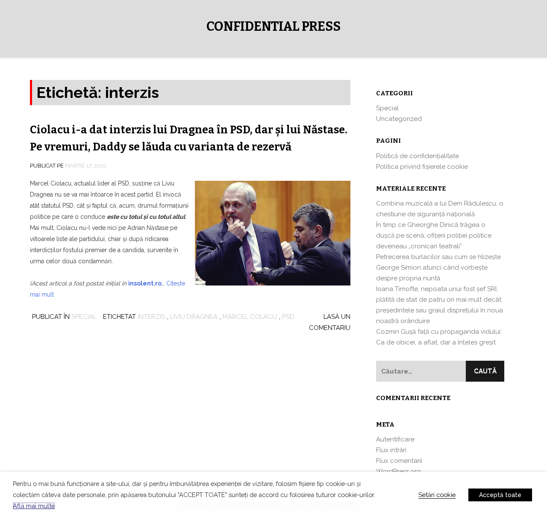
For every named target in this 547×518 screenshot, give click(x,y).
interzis (151, 317)
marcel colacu (250, 317)
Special (84, 317)
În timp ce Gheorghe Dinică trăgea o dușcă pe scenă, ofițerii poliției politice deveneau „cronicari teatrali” (433, 235)
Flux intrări (391, 450)
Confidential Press (273, 26)
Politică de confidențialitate (417, 156)
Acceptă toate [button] (500, 495)
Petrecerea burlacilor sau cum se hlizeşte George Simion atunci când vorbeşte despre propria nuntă (438, 267)
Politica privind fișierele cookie (422, 167)
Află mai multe (34, 505)
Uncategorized (399, 119)
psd (288, 317)
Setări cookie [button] (437, 494)
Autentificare (395, 439)
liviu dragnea (194, 317)
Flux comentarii (399, 461)
